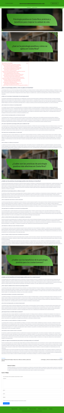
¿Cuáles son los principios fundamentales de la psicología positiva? (12, 65)
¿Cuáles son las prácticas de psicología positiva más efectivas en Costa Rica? (13, 71)
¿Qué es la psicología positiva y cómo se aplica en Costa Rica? (11, 64)
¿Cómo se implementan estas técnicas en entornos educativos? (12, 73)
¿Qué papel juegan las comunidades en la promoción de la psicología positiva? (14, 74)
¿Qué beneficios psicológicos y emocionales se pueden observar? (12, 80)
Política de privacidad (23, 408)
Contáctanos (29, 7)
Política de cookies (32, 408)
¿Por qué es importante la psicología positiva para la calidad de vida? (12, 68)
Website (4, 397)
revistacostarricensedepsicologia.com (32, 3)
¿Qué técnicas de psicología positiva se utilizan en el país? (11, 72)
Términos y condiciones (42, 408)
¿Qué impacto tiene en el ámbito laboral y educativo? (10, 82)
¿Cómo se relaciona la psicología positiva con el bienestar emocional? (12, 67)
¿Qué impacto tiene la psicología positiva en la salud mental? (11, 69)
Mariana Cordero (11, 365)
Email (4, 393)
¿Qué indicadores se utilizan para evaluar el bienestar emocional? (12, 76)
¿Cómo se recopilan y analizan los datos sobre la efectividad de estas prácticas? (14, 77)
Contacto (50, 408)
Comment (4, 378)
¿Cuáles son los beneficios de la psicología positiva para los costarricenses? (13, 78)
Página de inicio (54, 3)
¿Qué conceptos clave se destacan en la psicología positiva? (11, 66)
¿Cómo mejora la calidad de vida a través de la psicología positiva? (12, 79)
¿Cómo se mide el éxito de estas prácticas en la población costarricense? (13, 75)
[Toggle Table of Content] (27, 63)
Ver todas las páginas (9, 3)
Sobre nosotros (34, 7)
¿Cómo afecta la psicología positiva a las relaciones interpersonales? (12, 81)
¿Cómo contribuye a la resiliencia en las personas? (10, 70)
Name (4, 390)
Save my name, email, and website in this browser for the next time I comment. (15, 400)
